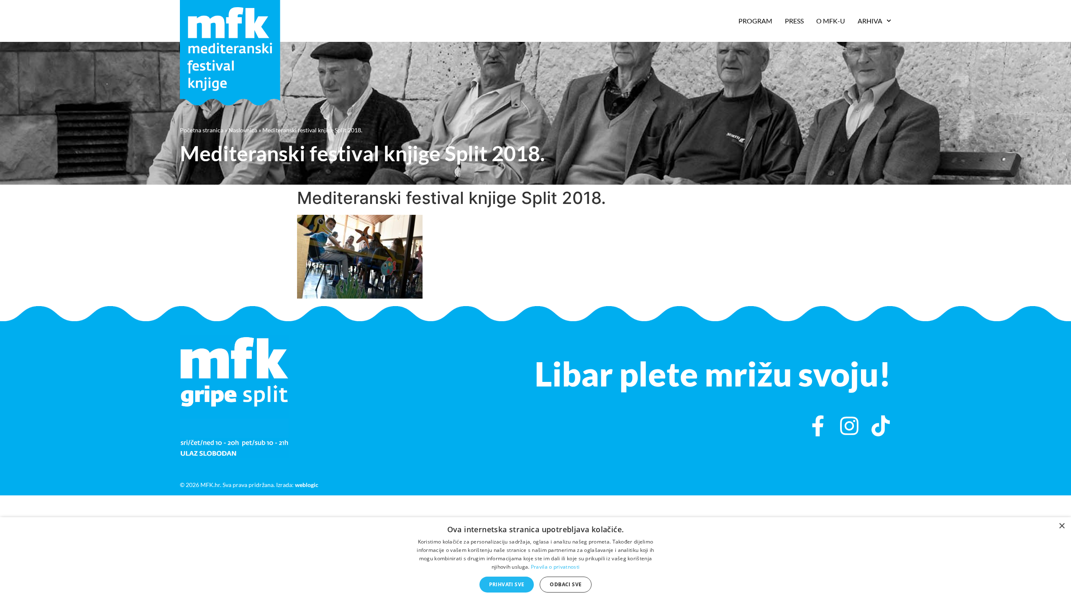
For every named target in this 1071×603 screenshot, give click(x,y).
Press (794, 21)
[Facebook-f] (817, 425)
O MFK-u (830, 21)
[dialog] (535, 560)
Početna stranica (201, 130)
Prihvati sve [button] (507, 584)
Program (755, 21)
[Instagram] (849, 425)
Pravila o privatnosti (555, 566)
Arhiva (870, 21)
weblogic (306, 484)
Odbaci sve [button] (566, 584)
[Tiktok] (880, 425)
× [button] (1061, 526)
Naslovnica (242, 130)
